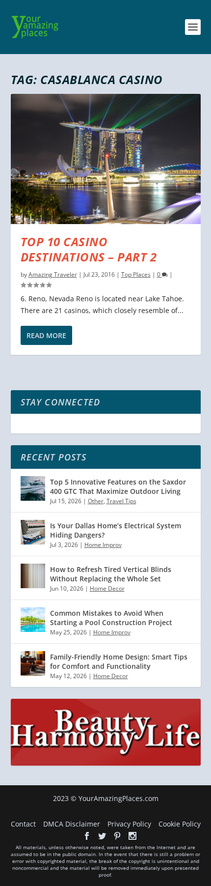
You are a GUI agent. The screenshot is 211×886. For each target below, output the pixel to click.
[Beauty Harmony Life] (106, 763)
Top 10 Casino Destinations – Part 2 (89, 249)
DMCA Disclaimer (71, 824)
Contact (23, 824)
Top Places (136, 274)
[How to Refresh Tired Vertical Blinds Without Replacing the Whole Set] (33, 576)
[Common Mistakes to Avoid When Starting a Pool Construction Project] (33, 619)
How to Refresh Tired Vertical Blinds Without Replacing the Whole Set (110, 574)
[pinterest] (117, 836)
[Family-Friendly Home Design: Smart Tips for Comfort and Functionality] (33, 663)
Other (96, 501)
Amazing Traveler (52, 274)
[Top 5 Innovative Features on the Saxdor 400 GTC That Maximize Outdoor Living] (33, 488)
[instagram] (132, 836)
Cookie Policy (179, 824)
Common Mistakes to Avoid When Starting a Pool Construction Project (111, 617)
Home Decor (107, 588)
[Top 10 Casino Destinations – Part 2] (106, 159)
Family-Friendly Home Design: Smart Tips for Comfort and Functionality (118, 661)
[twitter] (102, 836)
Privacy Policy (129, 824)
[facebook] (87, 836)
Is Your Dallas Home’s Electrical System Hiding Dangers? (115, 530)
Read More (46, 335)
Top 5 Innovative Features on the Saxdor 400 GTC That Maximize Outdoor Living (118, 486)
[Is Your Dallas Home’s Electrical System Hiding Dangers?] (33, 532)
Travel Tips (121, 501)
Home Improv (103, 545)
